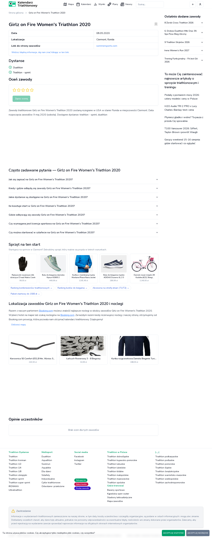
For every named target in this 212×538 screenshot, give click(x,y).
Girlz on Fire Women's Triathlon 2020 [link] (47, 12)
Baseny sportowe (116, 490)
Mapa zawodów (115, 501)
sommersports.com (106, 46)
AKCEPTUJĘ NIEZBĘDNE (197, 533)
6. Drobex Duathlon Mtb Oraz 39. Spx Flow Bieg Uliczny (181, 32)
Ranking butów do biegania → (72, 287)
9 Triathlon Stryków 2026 (177, 42)
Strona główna (16, 12)
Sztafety (46, 475)
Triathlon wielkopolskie (166, 478)
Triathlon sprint (16, 478)
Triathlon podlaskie (164, 460)
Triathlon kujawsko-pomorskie (122, 460)
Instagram (79, 460)
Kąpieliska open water (118, 493)
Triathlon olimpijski (18, 475)
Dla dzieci (46, 471)
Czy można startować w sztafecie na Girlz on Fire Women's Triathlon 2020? (52, 232)
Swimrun (46, 464)
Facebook (79, 456)
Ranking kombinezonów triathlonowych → (31, 287)
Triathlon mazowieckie (118, 478)
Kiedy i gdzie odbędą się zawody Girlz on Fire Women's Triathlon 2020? (49, 188)
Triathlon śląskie (163, 467)
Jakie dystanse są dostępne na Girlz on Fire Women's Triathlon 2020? (48, 197)
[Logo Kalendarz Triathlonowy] (23, 4)
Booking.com (46, 310)
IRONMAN (14, 486)
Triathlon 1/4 (15, 467)
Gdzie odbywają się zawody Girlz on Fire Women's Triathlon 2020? (47, 215)
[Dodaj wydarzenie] (193, 4)
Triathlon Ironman (17, 460)
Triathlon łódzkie (115, 471)
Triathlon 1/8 (15, 471)
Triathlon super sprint (19, 482)
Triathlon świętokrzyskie (167, 471)
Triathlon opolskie (116, 482)
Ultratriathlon (15, 490)
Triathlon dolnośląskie (118, 456)
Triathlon (13, 456)
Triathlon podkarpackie (166, 456)
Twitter (77, 464)
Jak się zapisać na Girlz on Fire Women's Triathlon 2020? (41, 179)
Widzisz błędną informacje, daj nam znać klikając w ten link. (40, 52)
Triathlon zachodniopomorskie (170, 482)
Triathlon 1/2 (15, 464)
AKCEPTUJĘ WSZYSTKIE (173, 533)
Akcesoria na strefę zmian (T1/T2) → (111, 287)
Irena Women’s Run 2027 (177, 50)
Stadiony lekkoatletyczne (119, 497)
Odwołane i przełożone (53, 486)
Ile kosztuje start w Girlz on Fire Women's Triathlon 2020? (42, 206)
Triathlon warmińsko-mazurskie (170, 475)
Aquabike (46, 467)
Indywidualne (48, 478)
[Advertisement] (83, 141)
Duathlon (46, 456)
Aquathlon (47, 460)
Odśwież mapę (18, 324)
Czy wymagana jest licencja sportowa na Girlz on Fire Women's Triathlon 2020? (54, 223)
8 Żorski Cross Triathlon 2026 (179, 22)
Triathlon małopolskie (118, 475)
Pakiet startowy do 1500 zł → (25, 293)
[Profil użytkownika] (200, 4)
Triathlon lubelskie (116, 467)
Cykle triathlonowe (51, 482)
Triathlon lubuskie (116, 464)
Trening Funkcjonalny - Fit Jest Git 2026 (181, 60)
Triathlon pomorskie (165, 464)
